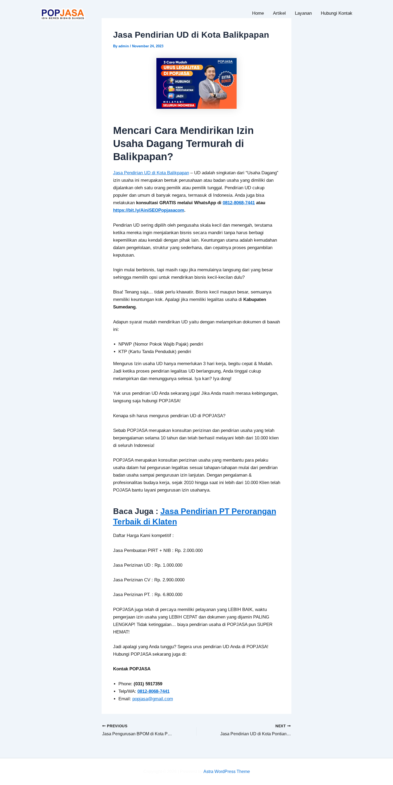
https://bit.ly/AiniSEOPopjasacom (148, 210)
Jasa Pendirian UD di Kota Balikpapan (151, 172)
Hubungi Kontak (336, 13)
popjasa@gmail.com (152, 698)
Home (258, 13)
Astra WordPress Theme (226, 771)
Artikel (279, 13)
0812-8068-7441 (239, 202)
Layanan (303, 13)
